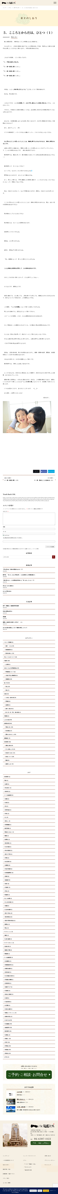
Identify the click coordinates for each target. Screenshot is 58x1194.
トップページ (6, 1156)
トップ (4, 7)
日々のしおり (17, 7)
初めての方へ (6, 1165)
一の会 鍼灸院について (8, 1160)
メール (4, 531)
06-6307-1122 (42, 1139)
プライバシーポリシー (50, 1160)
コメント (5, 511)
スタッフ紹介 (6, 1178)
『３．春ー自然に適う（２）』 (12, 71)
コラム (9, 7)
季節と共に (14, 37)
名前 (4, 527)
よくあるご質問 (6, 1183)
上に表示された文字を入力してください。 (13, 538)
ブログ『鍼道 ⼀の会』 (30, 1164)
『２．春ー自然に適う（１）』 (12, 66)
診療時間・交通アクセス (8, 1174)
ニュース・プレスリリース (29, 1156)
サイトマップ (48, 1165)
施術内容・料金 (6, 1169)
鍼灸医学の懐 (28, 1170)
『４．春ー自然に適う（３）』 (12, 75)
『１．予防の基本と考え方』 (11, 62)
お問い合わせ (48, 1156)
